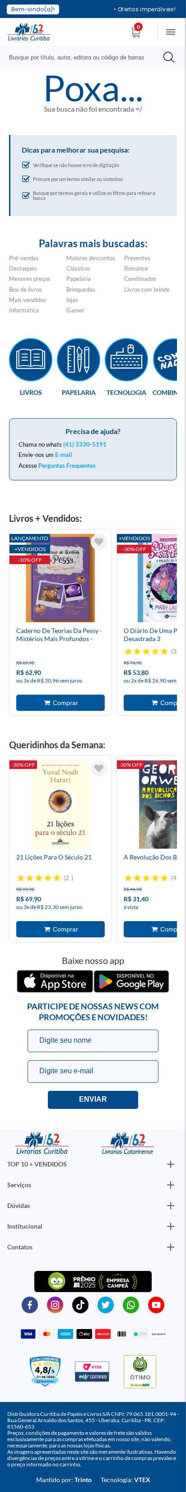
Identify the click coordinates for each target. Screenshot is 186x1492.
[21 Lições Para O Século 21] (60, 806)
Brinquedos (80, 289)
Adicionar (60, 703)
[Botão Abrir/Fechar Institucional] (171, 1164)
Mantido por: (64, 1479)
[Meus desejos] (99, 542)
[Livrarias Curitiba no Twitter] (106, 1304)
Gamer (75, 310)
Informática (24, 310)
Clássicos (78, 268)
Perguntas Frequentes (67, 465)
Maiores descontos (90, 258)
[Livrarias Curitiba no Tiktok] (80, 1304)
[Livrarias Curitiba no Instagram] (55, 1304)
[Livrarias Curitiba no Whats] (131, 1304)
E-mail (63, 454)
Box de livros (25, 289)
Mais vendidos (27, 299)
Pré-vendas (24, 258)
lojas (72, 299)
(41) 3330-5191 (85, 444)
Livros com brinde (147, 289)
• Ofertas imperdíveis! (145, 9)
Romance (136, 268)
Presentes (137, 258)
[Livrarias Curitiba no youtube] (156, 1304)
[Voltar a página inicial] (29, 31)
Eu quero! (93, 1100)
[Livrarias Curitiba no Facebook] (30, 1304)
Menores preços (30, 278)
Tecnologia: (125, 1479)
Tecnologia (126, 392)
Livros (31, 392)
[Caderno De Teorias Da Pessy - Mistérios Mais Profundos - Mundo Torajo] (60, 579)
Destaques (23, 268)
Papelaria (78, 278)
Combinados (140, 278)
